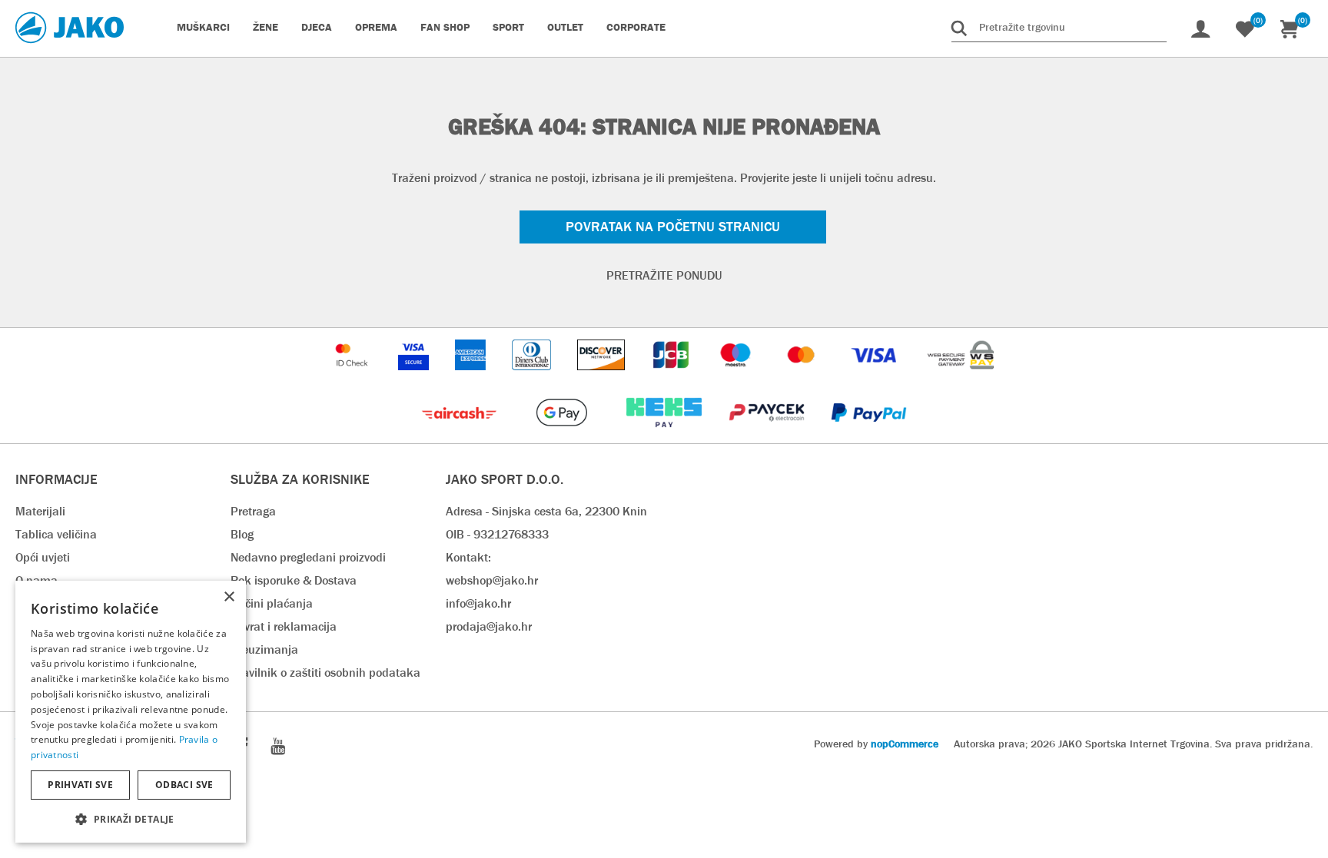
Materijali (40, 511)
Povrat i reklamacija (284, 626)
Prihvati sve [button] (80, 784)
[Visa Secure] (415, 377)
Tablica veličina (56, 534)
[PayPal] (868, 435)
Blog (242, 534)
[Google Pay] (563, 435)
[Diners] (533, 377)
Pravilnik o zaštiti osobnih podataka (325, 672)
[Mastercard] (803, 377)
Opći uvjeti (42, 557)
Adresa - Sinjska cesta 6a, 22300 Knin (546, 511)
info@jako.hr (478, 603)
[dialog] (130, 712)
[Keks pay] (665, 435)
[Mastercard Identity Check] (353, 377)
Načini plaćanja (272, 603)
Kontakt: (468, 557)
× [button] (228, 597)
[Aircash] (461, 435)
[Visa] (875, 377)
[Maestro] (737, 377)
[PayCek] (768, 435)
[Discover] (602, 377)
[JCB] (672, 377)
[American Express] (471, 377)
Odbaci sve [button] (184, 784)
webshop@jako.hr (492, 580)
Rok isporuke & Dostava (294, 580)
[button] (131, 818)
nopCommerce (904, 743)
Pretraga (253, 511)
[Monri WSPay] (960, 377)
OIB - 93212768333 (497, 534)
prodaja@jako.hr (489, 626)
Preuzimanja (264, 649)
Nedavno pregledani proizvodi (308, 557)
